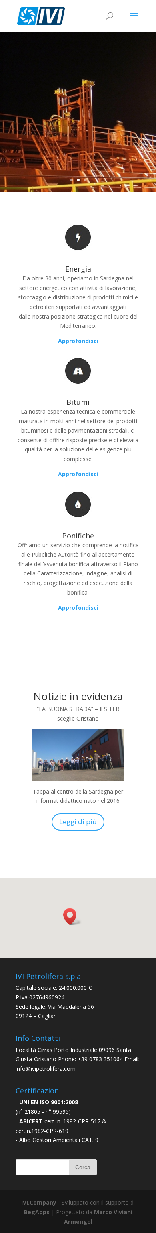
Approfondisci (78, 474)
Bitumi (78, 402)
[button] (72, 916)
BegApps (37, 1212)
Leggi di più (78, 821)
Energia (78, 269)
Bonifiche (78, 535)
